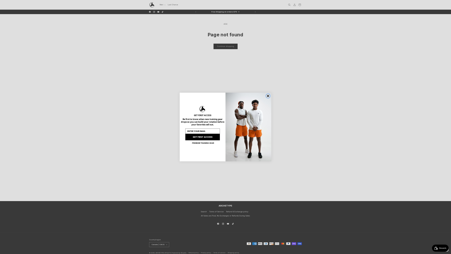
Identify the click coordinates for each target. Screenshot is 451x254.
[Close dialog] (268, 96)
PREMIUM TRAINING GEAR (203, 143)
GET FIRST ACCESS (202, 136)
